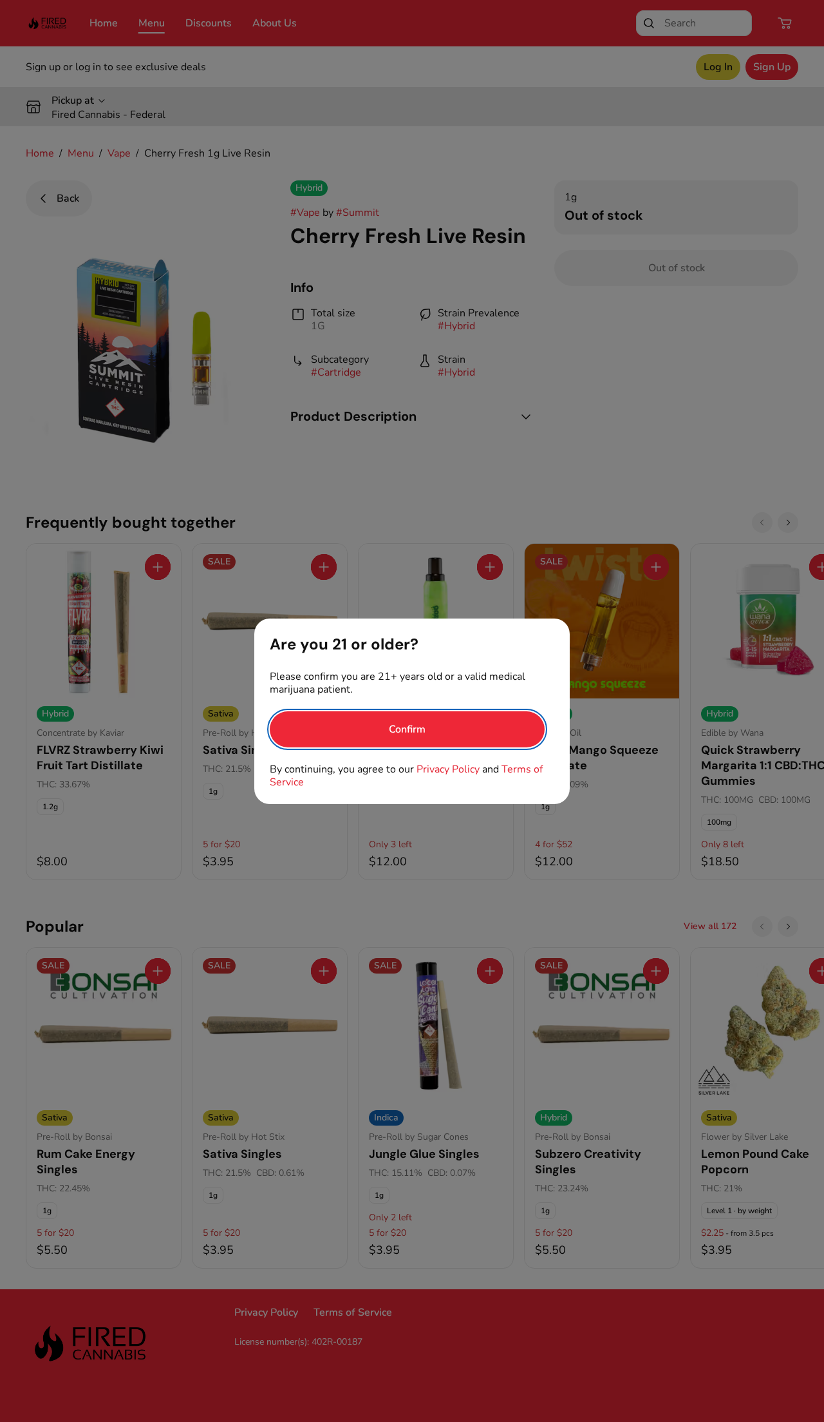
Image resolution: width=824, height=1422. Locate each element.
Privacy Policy (448, 769)
